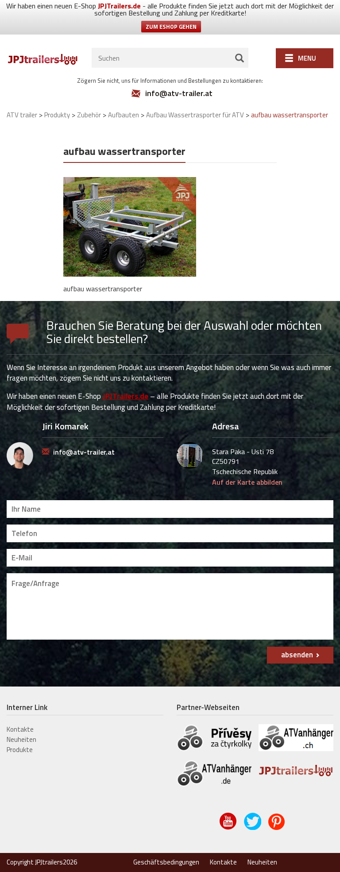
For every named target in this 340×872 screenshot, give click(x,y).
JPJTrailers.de (119, 5)
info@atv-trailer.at (178, 93)
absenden (297, 654)
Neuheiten (21, 739)
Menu (307, 58)
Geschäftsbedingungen (166, 862)
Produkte (20, 750)
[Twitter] (253, 827)
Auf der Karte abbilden (247, 482)
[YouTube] (229, 827)
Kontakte (20, 729)
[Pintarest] (277, 827)
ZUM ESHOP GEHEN (171, 26)
